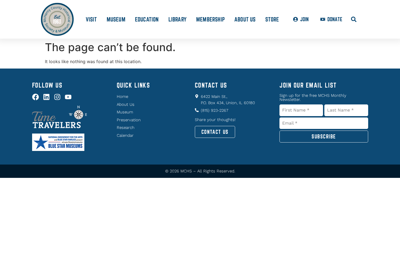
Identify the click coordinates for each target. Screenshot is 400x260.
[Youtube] (68, 97)
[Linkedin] (46, 97)
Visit (91, 19)
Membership (210, 19)
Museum (116, 19)
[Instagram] (57, 97)
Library (177, 19)
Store (272, 19)
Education (147, 19)
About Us (245, 19)
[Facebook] (35, 97)
